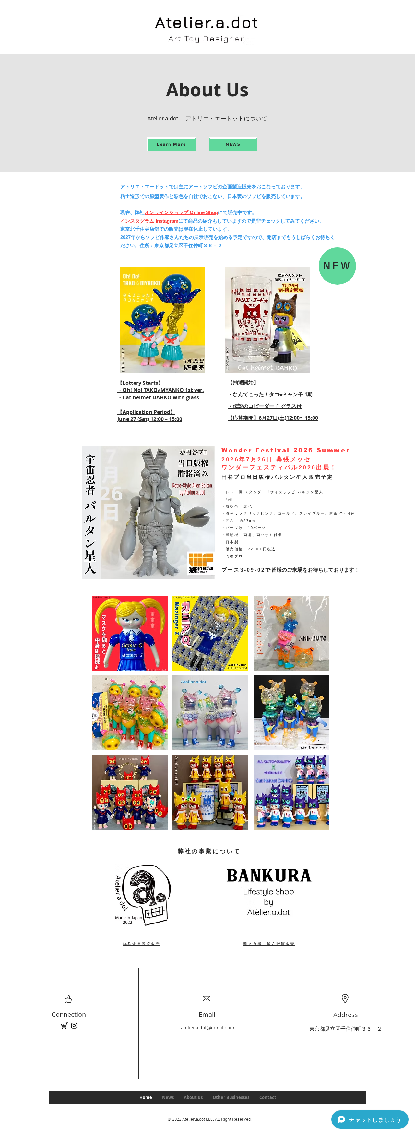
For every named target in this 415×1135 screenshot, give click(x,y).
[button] (130, 633)
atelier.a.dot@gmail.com (207, 1028)
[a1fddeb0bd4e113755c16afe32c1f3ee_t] (64, 1026)
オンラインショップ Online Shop (181, 212)
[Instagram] (74, 1026)
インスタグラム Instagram (149, 221)
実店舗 (152, 229)
